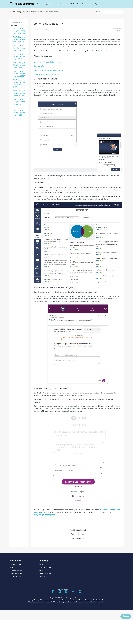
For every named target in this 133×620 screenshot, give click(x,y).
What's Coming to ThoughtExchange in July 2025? (19, 113)
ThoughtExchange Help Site (18, 12)
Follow (117, 30)
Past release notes (51, 12)
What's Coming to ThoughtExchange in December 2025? (19, 83)
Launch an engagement (44, 4)
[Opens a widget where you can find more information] (125, 616)
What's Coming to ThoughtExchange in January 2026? (19, 74)
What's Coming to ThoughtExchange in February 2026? (19, 65)
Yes (72, 534)
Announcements (36, 12)
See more (16, 119)
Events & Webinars (16, 570)
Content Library (15, 564)
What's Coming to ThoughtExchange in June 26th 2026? (19, 31)
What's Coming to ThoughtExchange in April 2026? (19, 56)
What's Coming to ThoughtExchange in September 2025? (19, 103)
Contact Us (57, 4)
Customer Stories (16, 573)
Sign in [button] (97, 4)
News (41, 570)
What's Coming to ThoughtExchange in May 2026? (19, 48)
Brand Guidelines (16, 576)
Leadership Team (45, 567)
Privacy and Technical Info (72, 4)
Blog (11, 567)
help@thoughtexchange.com (44, 515)
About (41, 564)
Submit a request (87, 4)
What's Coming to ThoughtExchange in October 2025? (19, 93)
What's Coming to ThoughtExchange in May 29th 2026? (19, 39)
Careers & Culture (45, 573)
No (83, 534)
